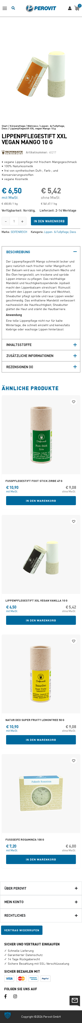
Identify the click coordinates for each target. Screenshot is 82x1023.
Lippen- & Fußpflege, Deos (60, 232)
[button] (7, 1015)
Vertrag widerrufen (21, 930)
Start (5, 125)
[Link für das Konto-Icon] (70, 8)
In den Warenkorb (49, 221)
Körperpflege (17, 125)
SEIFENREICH (19, 232)
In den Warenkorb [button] (41, 500)
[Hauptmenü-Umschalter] (5, 8)
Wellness (32, 125)
